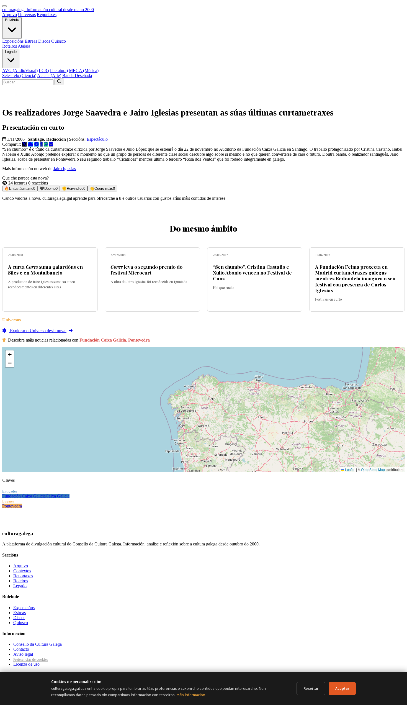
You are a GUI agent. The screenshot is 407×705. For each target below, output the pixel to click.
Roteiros (9, 46)
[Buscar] (59, 81)
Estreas (31, 41)
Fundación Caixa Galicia (24, 496)
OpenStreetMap (373, 469)
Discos (44, 41)
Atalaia (24, 46)
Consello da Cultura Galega (37, 644)
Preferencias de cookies (30, 659)
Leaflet (349, 469)
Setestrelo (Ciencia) (19, 75)
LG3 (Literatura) (53, 70)
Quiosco (58, 41)
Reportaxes (46, 14)
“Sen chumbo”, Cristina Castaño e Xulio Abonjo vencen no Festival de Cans (252, 272)
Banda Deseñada (77, 75)
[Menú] (4, 6)
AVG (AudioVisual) (20, 70)
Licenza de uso (26, 664)
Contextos (22, 570)
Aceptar (342, 688)
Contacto (21, 649)
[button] (10, 354)
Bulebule (12, 20)
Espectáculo (97, 139)
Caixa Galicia (57, 496)
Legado (11, 52)
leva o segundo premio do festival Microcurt (146, 269)
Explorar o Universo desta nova (37, 330)
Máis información (190, 695)
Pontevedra (12, 506)
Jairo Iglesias (64, 168)
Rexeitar (310, 688)
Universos (27, 14)
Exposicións (13, 41)
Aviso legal (23, 654)
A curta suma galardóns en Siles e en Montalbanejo (45, 269)
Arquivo (9, 14)
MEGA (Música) (84, 70)
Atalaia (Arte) (49, 75)
